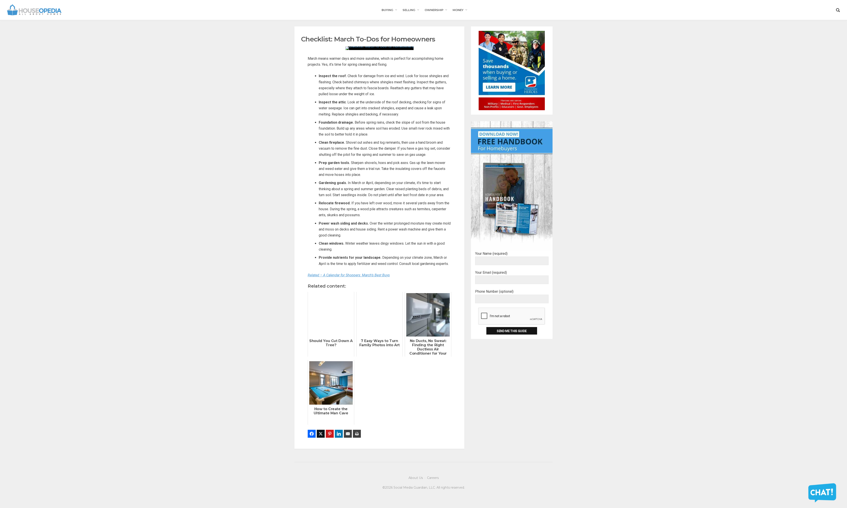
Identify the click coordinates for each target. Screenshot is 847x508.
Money (458, 10)
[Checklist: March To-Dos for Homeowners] (379, 48)
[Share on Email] (348, 434)
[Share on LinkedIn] (339, 434)
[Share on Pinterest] (330, 434)
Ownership (434, 10)
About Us (416, 478)
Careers (433, 478)
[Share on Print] (357, 434)
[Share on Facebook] (312, 434)
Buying (387, 10)
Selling (409, 10)
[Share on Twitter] (321, 434)
